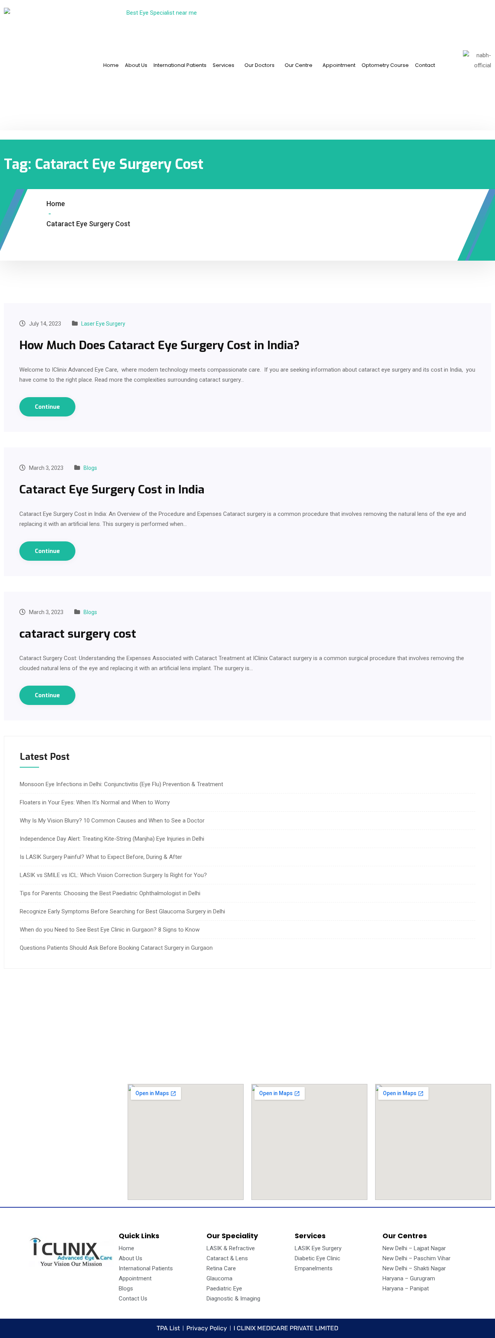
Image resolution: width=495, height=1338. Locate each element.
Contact (425, 65)
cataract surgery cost (77, 634)
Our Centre (298, 65)
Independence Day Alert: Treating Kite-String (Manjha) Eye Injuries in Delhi (112, 838)
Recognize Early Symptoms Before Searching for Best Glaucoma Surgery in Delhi (122, 911)
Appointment (339, 65)
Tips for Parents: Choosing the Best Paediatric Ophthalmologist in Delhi (110, 893)
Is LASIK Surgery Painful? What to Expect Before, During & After (101, 856)
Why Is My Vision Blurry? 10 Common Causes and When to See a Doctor (112, 820)
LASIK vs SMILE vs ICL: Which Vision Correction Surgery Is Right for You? (113, 875)
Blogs (90, 468)
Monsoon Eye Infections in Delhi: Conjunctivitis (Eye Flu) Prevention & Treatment (121, 784)
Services (223, 65)
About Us (136, 65)
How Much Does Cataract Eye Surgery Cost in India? (159, 345)
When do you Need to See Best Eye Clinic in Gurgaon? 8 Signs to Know (110, 929)
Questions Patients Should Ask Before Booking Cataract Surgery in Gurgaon (116, 947)
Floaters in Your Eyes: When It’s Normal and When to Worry (95, 802)
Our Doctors (259, 65)
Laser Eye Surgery (103, 324)
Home (111, 65)
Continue (47, 407)
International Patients (180, 65)
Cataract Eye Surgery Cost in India (112, 489)
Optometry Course (385, 65)
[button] (225, 65)
